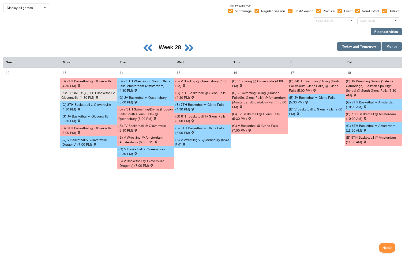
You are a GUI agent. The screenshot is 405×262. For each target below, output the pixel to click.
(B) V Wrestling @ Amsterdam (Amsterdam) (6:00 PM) (140, 140)
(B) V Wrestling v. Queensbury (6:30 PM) (202, 142)
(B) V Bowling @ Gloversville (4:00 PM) (257, 83)
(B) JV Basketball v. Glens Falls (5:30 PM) (312, 100)
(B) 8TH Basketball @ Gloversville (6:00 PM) (86, 130)
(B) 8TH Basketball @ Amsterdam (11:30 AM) (371, 140)
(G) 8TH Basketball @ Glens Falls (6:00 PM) (200, 118)
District (394, 11)
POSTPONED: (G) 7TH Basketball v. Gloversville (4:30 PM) (88, 95)
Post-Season (303, 11)
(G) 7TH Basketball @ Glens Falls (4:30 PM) (200, 95)
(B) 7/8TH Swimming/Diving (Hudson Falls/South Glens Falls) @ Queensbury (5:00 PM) (145, 114)
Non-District (370, 11)
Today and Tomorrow (359, 46)
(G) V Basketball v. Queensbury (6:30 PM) (141, 151)
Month (391, 46)
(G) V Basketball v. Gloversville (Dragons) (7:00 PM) (84, 142)
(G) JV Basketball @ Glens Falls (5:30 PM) (256, 116)
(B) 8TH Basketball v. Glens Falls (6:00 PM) (199, 130)
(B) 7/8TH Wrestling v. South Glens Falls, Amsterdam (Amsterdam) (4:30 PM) (144, 85)
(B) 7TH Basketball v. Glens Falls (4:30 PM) (199, 107)
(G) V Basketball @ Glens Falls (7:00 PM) (255, 128)
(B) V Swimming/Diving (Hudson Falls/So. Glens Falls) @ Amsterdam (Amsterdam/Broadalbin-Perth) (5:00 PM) (259, 100)
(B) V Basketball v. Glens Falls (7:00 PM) (315, 111)
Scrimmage (243, 11)
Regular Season (273, 11)
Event (348, 11)
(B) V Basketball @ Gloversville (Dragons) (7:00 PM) (141, 163)
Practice (329, 11)
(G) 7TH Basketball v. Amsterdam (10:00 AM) (370, 104)
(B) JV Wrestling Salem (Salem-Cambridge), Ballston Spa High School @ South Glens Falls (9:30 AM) (371, 88)
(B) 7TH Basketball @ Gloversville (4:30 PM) (86, 83)
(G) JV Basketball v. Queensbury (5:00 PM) (142, 100)
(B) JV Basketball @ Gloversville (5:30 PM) (142, 128)
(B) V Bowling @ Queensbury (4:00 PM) (201, 83)
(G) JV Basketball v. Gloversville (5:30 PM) (85, 118)
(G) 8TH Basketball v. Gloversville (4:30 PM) (86, 107)
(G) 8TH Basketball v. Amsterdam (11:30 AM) (370, 128)
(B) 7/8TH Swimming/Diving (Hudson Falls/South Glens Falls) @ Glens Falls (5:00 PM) (316, 85)
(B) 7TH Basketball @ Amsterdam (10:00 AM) (371, 116)
